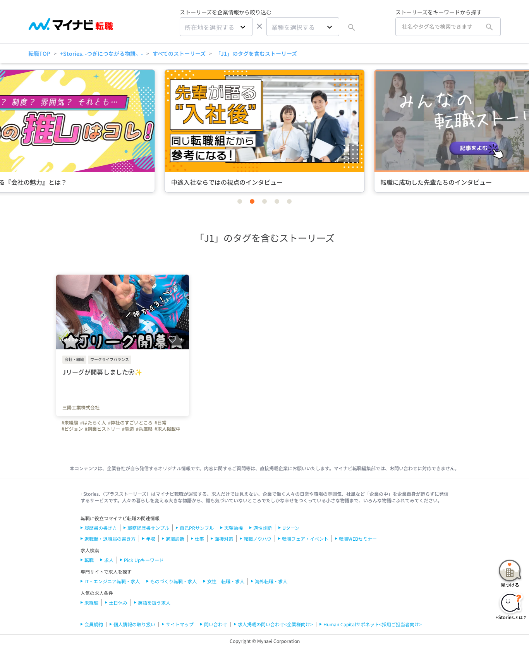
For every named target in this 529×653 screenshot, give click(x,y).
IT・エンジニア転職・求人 (112, 581)
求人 (108, 560)
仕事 (199, 538)
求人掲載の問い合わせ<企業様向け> (275, 624)
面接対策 (224, 538)
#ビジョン (72, 429)
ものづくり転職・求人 (173, 581)
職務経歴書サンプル (148, 527)
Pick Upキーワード (144, 560)
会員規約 (93, 624)
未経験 (91, 602)
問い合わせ (215, 624)
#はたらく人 (93, 422)
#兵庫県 (144, 429)
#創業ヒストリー (102, 429)
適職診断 (175, 538)
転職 (89, 560)
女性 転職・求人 (225, 581)
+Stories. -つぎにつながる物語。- (101, 53)
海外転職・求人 (271, 581)
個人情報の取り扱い (134, 624)
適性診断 (262, 527)
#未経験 (70, 422)
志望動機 (233, 527)
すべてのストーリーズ (179, 53)
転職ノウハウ (257, 538)
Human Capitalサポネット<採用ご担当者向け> (372, 624)
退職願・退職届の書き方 (110, 538)
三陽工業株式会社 (81, 407)
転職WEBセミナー (358, 538)
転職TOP (39, 53)
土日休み (118, 602)
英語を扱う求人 (154, 602)
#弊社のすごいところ (130, 422)
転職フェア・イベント (305, 538)
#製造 (128, 429)
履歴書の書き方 (100, 527)
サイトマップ (180, 624)
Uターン (290, 527)
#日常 (161, 422)
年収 (150, 538)
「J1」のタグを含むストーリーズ (256, 53)
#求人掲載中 (167, 429)
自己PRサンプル (197, 527)
